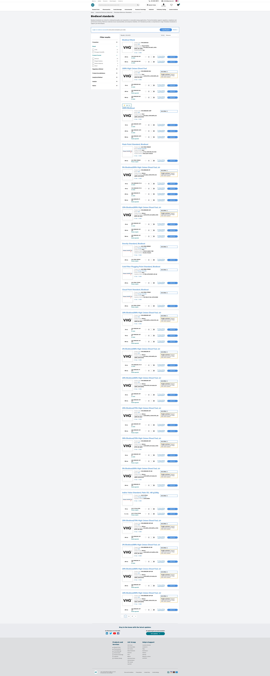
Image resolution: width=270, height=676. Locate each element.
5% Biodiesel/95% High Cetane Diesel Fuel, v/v (141, 167)
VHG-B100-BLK (144, 42)
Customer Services (146, 645)
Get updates (154, 633)
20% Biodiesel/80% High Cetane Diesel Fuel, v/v (141, 378)
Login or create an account (99, 29)
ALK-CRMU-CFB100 (145, 269)
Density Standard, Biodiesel (133, 244)
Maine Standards (131, 650)
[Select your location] (177, 1)
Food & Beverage (117, 651)
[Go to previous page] (122, 616)
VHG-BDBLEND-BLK (146, 71)
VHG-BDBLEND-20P (146, 380)
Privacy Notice (139, 672)
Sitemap (144, 654)
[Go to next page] (135, 616)
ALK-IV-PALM (144, 495)
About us (94, 1)
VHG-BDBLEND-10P (146, 315)
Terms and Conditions (128, 672)
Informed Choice (131, 658)
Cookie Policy (147, 672)
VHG (139, 44)
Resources (105, 1)
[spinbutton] (151, 57)
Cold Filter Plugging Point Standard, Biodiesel (141, 267)
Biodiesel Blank (128, 40)
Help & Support (113, 1)
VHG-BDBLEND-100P (146, 110)
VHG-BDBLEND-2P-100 (146, 547)
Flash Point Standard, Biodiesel (135, 144)
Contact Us (144, 647)
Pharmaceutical (117, 649)
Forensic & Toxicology (118, 654)
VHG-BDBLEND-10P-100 (147, 595)
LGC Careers (130, 648)
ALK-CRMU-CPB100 (146, 292)
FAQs (143, 648)
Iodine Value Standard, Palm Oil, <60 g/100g (140, 493)
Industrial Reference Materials (104, 12)
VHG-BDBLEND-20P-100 (147, 571)
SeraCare (130, 652)
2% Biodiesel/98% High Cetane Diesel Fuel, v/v (141, 349)
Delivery (144, 652)
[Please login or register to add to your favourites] (145, 57)
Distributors (145, 650)
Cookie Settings (155, 672)
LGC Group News (131, 647)
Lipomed (130, 664)
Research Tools (117, 647)
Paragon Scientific (142, 148)
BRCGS (129, 656)
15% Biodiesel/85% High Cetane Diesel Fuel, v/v (141, 207)
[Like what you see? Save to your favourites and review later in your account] (171, 5)
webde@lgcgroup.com (168, 1)
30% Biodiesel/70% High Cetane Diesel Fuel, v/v (141, 438)
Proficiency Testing (118, 658)
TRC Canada (130, 662)
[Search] (138, 5)
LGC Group (130, 645)
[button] (105, 42)
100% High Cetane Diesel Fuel (134, 68)
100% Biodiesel (128, 108)
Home (92, 12)
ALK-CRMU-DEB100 (146, 246)
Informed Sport (131, 660)
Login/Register (166, 29)
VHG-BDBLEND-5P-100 (146, 471)
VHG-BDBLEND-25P (146, 410)
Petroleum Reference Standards (123, 12)
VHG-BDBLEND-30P (146, 441)
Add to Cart (172, 56)
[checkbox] (93, 50)
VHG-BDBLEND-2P (145, 351)
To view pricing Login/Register (161, 57)
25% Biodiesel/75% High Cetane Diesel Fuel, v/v (141, 408)
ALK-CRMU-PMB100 (146, 147)
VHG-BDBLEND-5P (145, 170)
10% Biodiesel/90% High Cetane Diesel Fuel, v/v (141, 313)
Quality (99, 1)
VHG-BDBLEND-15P (146, 210)
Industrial (116, 656)
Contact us (120, 1)
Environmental (117, 652)
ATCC (129, 654)
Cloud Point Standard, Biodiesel (135, 290)
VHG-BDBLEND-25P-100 (147, 523)
